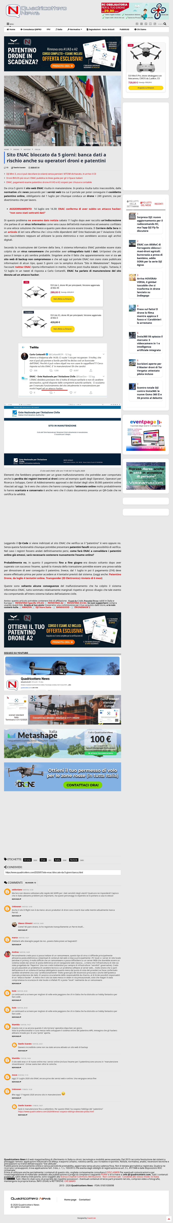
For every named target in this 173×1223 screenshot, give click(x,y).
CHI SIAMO (70, 1181)
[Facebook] (137, 23)
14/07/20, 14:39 (24, 952)
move (14, 1075)
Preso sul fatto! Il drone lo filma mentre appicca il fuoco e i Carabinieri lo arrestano (149, 316)
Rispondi (15, 899)
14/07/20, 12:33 (28, 890)
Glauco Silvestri (25, 923)
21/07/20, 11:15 (23, 1075)
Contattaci (84, 1199)
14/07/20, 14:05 (38, 923)
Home (12, 29)
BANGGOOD (62, 607)
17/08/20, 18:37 (37, 1106)
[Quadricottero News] (39, 17)
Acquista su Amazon (146, 88)
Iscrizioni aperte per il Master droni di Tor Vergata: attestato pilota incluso (149, 369)
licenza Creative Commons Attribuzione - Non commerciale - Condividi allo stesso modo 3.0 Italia (110, 1176)
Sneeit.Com (91, 1218)
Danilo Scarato (25, 1043)
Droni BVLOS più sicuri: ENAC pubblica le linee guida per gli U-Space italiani (44, 178)
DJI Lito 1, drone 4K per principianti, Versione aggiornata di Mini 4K (75, 286)
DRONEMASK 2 (82, 607)
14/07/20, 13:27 (24, 938)
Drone (16, 149)
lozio (14, 991)
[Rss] (155, 23)
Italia (59, 29)
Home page (70, 1199)
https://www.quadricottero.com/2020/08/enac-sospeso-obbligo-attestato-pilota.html (56, 1111)
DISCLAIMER (113, 1172)
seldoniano (17, 889)
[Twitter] (146, 23)
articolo (12, 232)
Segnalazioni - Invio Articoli (101, 29)
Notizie (27, 149)
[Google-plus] (141, 23)
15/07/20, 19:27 (25, 1025)
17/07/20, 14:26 (25, 1058)
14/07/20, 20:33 (22, 1008)
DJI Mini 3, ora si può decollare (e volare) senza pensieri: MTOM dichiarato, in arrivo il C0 (51, 173)
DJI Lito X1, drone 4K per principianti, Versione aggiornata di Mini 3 (76, 316)
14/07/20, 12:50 (27, 907)
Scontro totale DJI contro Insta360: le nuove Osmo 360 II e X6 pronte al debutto (149, 393)
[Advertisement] (62, 522)
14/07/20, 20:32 (22, 991)
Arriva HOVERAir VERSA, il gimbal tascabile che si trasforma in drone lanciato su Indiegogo (148, 287)
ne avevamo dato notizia (43, 220)
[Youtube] (150, 23)
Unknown (16, 906)
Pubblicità (124, 29)
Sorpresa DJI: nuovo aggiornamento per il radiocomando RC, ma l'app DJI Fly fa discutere (150, 224)
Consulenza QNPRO (32, 29)
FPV (48, 29)
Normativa (74, 29)
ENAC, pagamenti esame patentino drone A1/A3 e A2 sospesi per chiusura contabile (49, 182)
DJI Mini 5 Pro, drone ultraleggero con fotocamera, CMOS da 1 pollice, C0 (145, 77)
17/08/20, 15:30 (27, 1089)
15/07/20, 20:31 (37, 1044)
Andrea (15, 952)
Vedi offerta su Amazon (62, 299)
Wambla (16, 1024)
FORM (104, 1174)
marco (15, 937)
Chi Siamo (141, 29)
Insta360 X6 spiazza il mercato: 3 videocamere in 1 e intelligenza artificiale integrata (150, 343)
